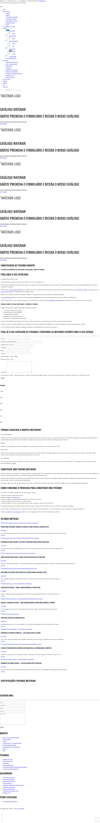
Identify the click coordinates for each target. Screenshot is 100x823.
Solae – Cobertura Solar (11, 64)
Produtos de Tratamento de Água (14, 73)
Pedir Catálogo (3, 123)
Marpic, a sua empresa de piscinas (11, 737)
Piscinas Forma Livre (8, 761)
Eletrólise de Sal (9, 75)
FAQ (4, 85)
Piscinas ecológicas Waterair (9, 745)
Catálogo (5, 81)
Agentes (8, 15)
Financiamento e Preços (11, 21)
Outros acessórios (10, 77)
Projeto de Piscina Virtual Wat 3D (11, 769)
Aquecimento (9, 66)
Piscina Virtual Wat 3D (11, 58)
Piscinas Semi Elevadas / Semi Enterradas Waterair (15, 767)
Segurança (8, 68)
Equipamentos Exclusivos (12, 62)
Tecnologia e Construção (9, 26)
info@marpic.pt (42, 1)
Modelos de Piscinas (8, 759)
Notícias (5, 83)
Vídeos (7, 24)
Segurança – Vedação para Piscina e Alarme (13, 785)
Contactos (5, 87)
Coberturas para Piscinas (9, 789)
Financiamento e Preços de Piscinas (11, 747)
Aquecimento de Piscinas (9, 781)
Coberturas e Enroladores (12, 71)
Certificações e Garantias (12, 17)
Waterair (8, 13)
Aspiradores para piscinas (12, 69)
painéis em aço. (16, 497)
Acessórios (5, 60)
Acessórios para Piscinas (9, 777)
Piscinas (5, 28)
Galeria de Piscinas (10, 22)
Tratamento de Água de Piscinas (10, 791)
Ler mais (3, 535)
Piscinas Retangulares (8, 765)
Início (4, 9)
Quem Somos (6, 11)
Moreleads (21, 808)
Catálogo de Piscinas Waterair (10, 801)
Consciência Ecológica (11, 19)
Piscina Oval (6, 763)
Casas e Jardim (6, 79)
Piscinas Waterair (7, 739)
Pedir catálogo (3, 158)
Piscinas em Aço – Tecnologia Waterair (12, 743)
